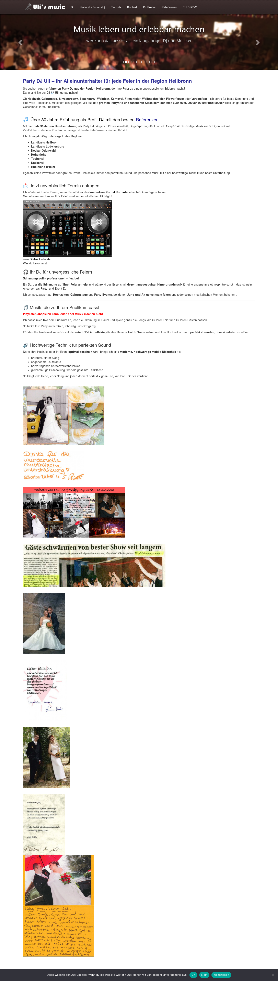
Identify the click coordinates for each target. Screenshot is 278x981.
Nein (204, 974)
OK (193, 974)
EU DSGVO (190, 7)
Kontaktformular (117, 192)
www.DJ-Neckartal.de (36, 259)
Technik (116, 7)
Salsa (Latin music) (92, 7)
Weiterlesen (221, 974)
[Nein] (273, 975)
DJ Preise (149, 7)
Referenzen (169, 7)
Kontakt (132, 7)
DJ (72, 7)
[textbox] (139, 382)
